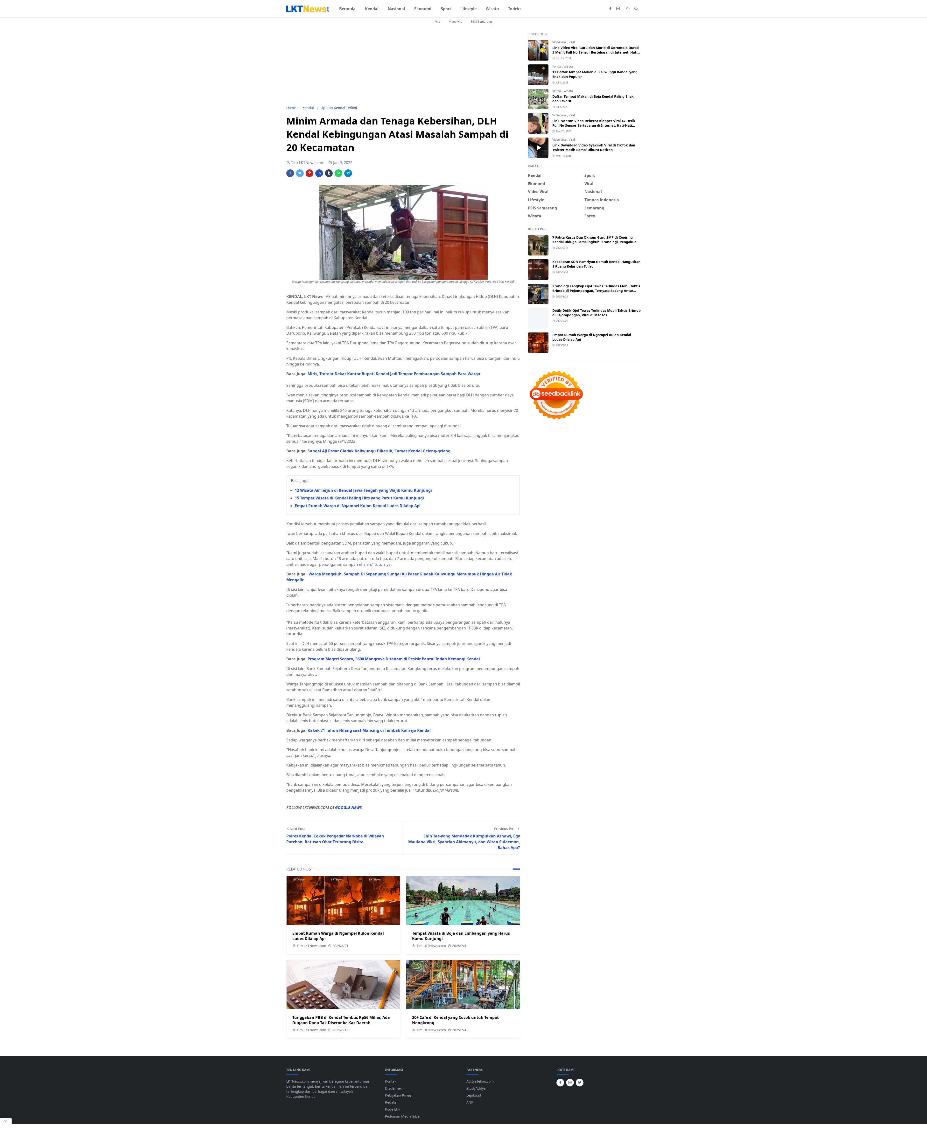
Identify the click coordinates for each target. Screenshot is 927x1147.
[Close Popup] (6, 1121)
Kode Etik (392, 1109)
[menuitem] (347, 8)
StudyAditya (476, 1088)
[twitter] (579, 1082)
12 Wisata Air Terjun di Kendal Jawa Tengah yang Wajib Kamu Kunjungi (363, 490)
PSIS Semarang (481, 22)
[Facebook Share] (290, 173)
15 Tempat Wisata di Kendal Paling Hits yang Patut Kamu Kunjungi (359, 498)
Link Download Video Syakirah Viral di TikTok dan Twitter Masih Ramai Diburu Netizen (593, 147)
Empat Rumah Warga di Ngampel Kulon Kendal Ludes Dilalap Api (358, 505)
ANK (469, 1102)
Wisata (568, 66)
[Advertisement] (403, 65)
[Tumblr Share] (329, 173)
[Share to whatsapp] (338, 173)
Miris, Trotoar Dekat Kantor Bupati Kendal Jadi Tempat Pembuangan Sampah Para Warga (394, 373)
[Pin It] (309, 173)
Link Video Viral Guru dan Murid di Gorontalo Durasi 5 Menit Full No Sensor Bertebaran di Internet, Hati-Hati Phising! (595, 52)
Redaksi (391, 1102)
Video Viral (456, 22)
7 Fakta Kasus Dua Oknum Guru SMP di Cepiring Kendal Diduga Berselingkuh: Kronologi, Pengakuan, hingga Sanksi (595, 242)
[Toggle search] (636, 8)
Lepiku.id (473, 1095)
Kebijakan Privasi (399, 1095)
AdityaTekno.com (480, 1081)
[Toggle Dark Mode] (628, 9)
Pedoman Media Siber (403, 1116)
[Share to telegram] (348, 173)
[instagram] (618, 9)
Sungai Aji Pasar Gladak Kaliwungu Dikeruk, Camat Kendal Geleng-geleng (379, 451)
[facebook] (610, 9)
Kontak (390, 1081)
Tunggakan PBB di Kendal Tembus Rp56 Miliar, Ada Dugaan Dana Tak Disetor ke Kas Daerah (341, 1020)
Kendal (557, 66)
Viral (438, 22)
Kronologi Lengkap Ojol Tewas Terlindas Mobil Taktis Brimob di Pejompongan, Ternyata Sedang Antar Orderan (596, 290)
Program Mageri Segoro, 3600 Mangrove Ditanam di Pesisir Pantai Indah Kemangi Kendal (394, 659)
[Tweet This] (300, 173)
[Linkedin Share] (319, 173)
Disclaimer (393, 1088)
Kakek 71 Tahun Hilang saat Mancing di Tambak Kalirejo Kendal (369, 730)
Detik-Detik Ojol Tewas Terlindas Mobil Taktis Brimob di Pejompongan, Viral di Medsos (596, 312)
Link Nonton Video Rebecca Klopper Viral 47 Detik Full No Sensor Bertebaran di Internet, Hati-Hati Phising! (593, 125)
